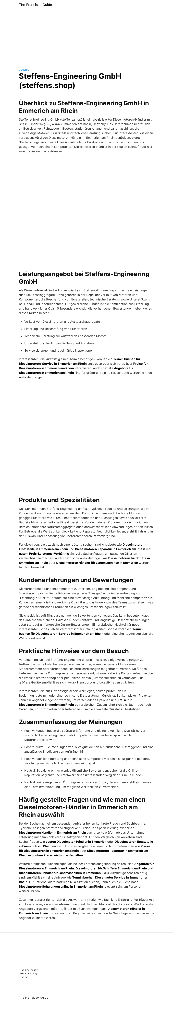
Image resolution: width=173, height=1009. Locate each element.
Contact (25, 977)
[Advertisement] (86, 36)
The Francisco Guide (35, 4)
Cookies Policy (29, 969)
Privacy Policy (29, 973)
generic (24, 69)
